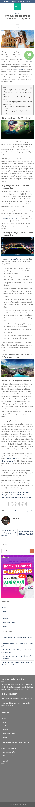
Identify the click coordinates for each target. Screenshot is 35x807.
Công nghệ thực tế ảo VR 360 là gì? (15, 90)
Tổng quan (5, 618)
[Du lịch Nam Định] (17, 6)
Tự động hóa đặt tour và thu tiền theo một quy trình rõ (16, 638)
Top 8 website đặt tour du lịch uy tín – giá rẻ (16, 497)
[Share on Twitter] (15, 504)
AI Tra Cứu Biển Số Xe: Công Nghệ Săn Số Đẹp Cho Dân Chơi (16, 651)
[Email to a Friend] (19, 504)
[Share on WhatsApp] (8, 504)
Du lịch (3, 607)
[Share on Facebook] (12, 504)
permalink (30, 511)
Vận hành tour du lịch (8, 622)
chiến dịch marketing (8, 461)
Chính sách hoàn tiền (8, 756)
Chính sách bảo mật (8, 752)
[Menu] (2, 6)
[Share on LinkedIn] (26, 504)
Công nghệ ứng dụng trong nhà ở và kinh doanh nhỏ (17, 645)
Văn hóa (4, 626)
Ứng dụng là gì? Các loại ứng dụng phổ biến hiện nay (9, 532)
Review (3, 611)
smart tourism (18, 69)
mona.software (15, 259)
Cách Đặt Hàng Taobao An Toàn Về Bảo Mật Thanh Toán (16, 657)
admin (25, 27)
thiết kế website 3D (12, 458)
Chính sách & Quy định (8, 748)
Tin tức (17, 13)
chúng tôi (13, 77)
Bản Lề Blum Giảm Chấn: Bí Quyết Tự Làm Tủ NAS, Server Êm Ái (16, 663)
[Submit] (32, 551)
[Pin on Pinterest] (22, 504)
